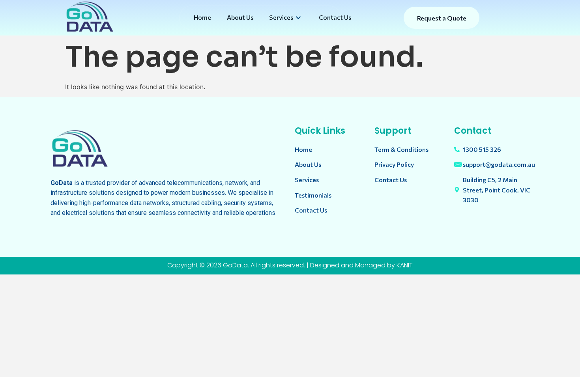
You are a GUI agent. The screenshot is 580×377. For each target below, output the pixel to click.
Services (281, 17)
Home (202, 17)
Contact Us (335, 17)
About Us (240, 17)
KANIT (405, 265)
